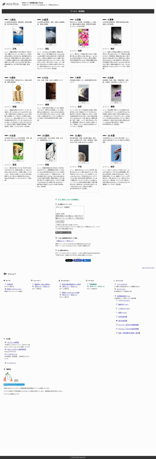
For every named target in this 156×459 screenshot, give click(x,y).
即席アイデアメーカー (14, 289)
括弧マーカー (122, 312)
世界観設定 (93, 284)
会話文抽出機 (122, 316)
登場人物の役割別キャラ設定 (71, 284)
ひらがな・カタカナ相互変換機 (128, 329)
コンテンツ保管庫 (13, 342)
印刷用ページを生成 (64, 232)
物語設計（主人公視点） (42, 284)
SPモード (70, 241)
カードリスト (121, 289)
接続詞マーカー (123, 304)
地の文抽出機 (122, 321)
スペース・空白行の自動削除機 (128, 325)
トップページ (11, 363)
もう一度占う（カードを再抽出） (68, 199)
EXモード (46, 286)
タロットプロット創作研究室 (16, 349)
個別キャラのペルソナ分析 (70, 292)
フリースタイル (122, 284)
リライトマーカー (124, 300)
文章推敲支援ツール (123, 296)
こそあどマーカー (124, 308)
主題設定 (10, 284)
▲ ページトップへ (148, 267)
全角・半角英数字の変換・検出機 (129, 333)
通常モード (60, 241)
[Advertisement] (58, 425)
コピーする (59, 221)
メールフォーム (12, 354)
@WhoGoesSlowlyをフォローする (15, 384)
